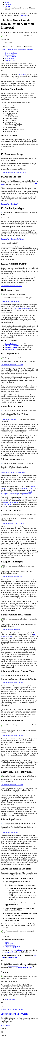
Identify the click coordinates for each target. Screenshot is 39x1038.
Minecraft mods (10, 945)
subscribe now (13, 966)
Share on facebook (11, 53)
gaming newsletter (10, 952)
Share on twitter (10, 55)
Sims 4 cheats (21, 74)
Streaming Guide (13, 957)
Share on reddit (9, 58)
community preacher (27, 488)
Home (7, 2)
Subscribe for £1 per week (14, 1013)
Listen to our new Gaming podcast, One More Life (17, 49)
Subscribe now (5, 1025)
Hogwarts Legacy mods (12, 947)
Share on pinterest (10, 57)
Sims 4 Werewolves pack (22, 308)
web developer (14, 494)
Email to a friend (10, 60)
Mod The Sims (7, 504)
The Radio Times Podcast (23, 968)
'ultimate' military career (10, 502)
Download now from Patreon (10, 419)
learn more (24, 15)
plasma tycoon (27, 494)
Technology (8, 4)
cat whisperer (18, 499)
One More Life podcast (18, 950)
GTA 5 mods (9, 943)
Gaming (7, 6)
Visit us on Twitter (10, 999)
